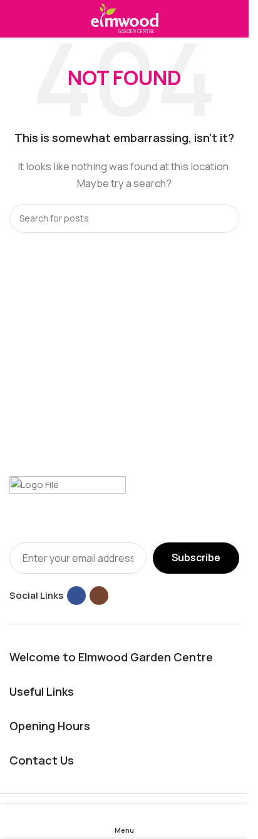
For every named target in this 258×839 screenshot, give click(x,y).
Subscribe (196, 557)
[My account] (234, 18)
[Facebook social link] (76, 595)
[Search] (224, 218)
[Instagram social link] (99, 595)
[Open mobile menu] (14, 18)
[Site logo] (124, 17)
